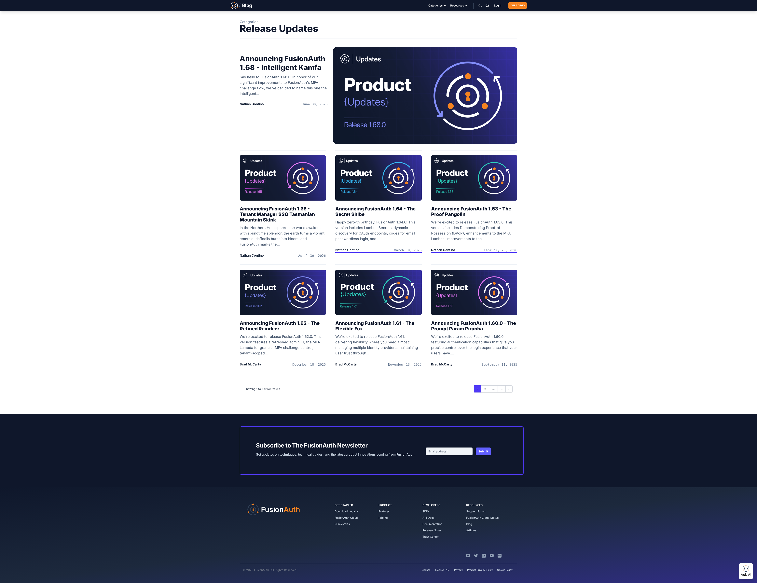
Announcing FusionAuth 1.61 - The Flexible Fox (374, 326)
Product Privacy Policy (480, 569)
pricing (383, 517)
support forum (475, 511)
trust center (430, 536)
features (384, 511)
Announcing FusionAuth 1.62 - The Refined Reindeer (280, 326)
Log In (498, 5)
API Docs (428, 517)
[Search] (487, 5)
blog (469, 524)
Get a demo (517, 5)
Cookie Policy (505, 569)
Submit (483, 451)
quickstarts (342, 524)
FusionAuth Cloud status (482, 517)
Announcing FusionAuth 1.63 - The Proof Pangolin (471, 211)
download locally (346, 511)
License (426, 569)
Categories (435, 5)
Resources (457, 5)
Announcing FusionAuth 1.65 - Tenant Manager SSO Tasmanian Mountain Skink (277, 214)
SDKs (426, 511)
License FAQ (442, 569)
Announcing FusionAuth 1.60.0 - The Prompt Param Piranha (473, 326)
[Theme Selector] (480, 5)
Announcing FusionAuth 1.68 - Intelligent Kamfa (282, 63)
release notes (432, 530)
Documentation (432, 524)
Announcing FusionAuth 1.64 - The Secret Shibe (375, 211)
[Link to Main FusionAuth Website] (234, 5)
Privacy (458, 569)
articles (471, 530)
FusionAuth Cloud (346, 517)
